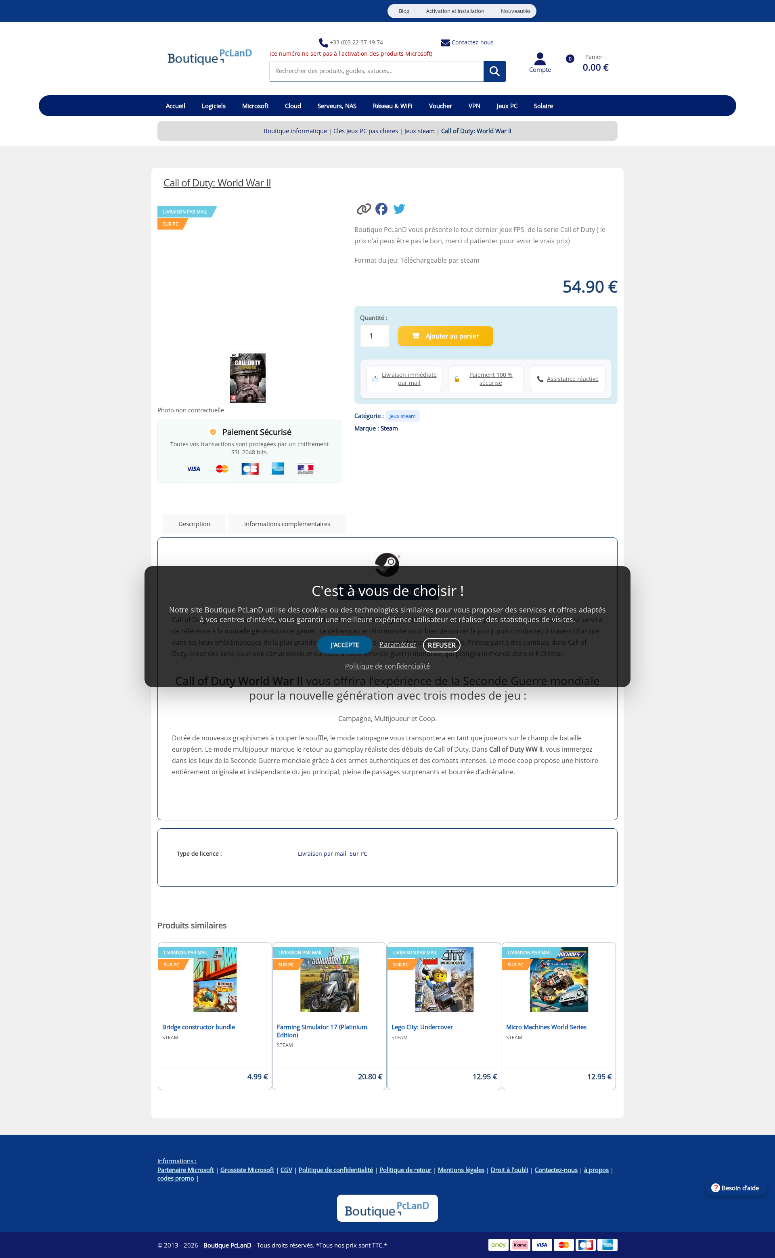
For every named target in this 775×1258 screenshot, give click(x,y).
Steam (389, 428)
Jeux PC (507, 106)
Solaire (543, 106)
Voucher (440, 106)
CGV (286, 1170)
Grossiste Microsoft (247, 1170)
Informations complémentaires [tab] (287, 524)
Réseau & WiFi (393, 106)
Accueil (175, 106)
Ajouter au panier (452, 336)
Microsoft (255, 106)
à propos (596, 1170)
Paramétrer (397, 644)
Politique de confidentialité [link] (387, 666)
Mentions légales (461, 1170)
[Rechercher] (495, 71)
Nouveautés (515, 11)
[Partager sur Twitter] (401, 208)
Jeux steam (419, 131)
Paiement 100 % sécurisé (491, 379)
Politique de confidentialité (336, 1170)
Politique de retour (405, 1170)
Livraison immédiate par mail (409, 379)
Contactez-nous (473, 42)
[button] (364, 208)
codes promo (175, 1178)
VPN (474, 106)
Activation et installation (455, 11)
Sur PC (358, 853)
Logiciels (214, 106)
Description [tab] (194, 524)
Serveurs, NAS (337, 106)
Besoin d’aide (740, 1188)
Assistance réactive (573, 378)
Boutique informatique (295, 131)
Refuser (442, 645)
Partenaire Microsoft (185, 1170)
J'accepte (345, 645)
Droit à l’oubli (509, 1170)
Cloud (293, 106)
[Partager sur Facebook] (384, 208)
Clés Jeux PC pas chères (365, 131)
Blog (404, 11)
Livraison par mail (322, 853)
